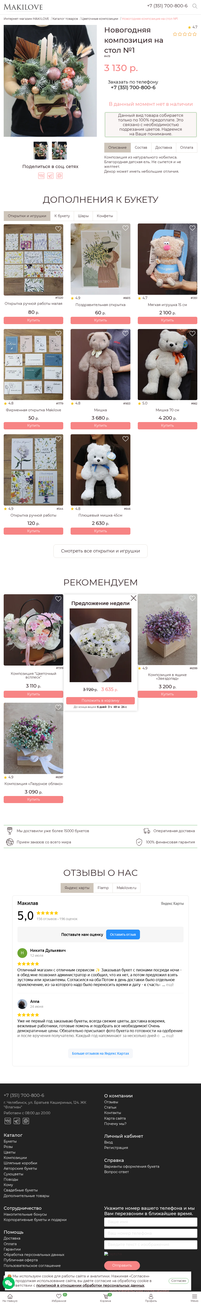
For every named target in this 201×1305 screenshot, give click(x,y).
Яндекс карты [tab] (77, 888)
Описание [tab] (117, 147)
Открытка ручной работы (33, 515)
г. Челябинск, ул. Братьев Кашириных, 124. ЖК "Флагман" (45, 1104)
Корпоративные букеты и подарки (35, 1220)
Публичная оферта (21, 1260)
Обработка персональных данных (34, 1254)
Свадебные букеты (21, 1190)
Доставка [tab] (163, 147)
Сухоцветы (13, 1174)
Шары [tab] (83, 216)
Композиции (15, 1158)
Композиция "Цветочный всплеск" (33, 675)
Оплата (10, 1244)
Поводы (11, 1179)
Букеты (10, 1141)
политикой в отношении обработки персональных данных (90, 1285)
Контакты (112, 1113)
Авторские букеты (20, 1168)
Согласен (178, 1281)
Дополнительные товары (26, 1196)
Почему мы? (115, 1124)
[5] (194, 34)
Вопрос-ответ (116, 1172)
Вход (108, 1142)
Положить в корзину (100, 700)
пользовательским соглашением (139, 1291)
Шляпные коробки (20, 1163)
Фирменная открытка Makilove (33, 410)
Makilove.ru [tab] (126, 888)
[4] (190, 34)
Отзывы (111, 1102)
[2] (180, 34)
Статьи (110, 1107)
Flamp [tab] (103, 888)
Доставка (12, 1238)
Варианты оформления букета (131, 1166)
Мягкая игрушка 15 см (167, 305)
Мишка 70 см (167, 410)
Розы (8, 1147)
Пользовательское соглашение (32, 1265)
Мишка (100, 410)
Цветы (9, 1152)
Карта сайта (115, 1118)
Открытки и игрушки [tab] (27, 216)
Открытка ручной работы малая (33, 304)
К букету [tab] (62, 216)
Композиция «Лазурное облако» (33, 784)
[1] (175, 34)
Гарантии (12, 1249)
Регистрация (116, 1148)
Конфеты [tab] (105, 216)
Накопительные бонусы (25, 1214)
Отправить (122, 1265)
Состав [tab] (141, 147)
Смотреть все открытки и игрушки (100, 551)
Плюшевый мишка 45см (100, 515)
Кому (8, 1185)
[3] (185, 34)
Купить (33, 320)
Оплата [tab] (186, 147)
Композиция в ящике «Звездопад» (167, 677)
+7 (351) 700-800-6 (167, 6)
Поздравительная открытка (100, 305)
